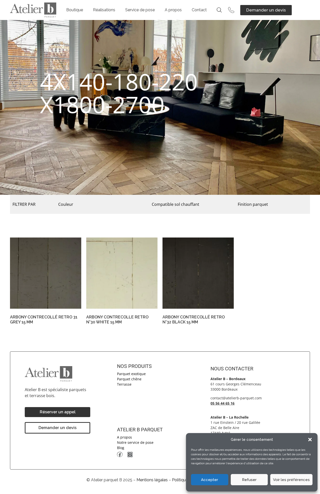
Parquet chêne (129, 379)
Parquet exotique (131, 373)
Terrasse (124, 384)
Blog (120, 447)
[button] (310, 439)
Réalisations (104, 9)
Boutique (74, 9)
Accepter (209, 480)
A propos (173, 9)
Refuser (249, 480)
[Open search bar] (219, 9)
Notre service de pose (135, 442)
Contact (199, 9)
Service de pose (140, 9)
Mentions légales (152, 480)
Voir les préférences (291, 480)
